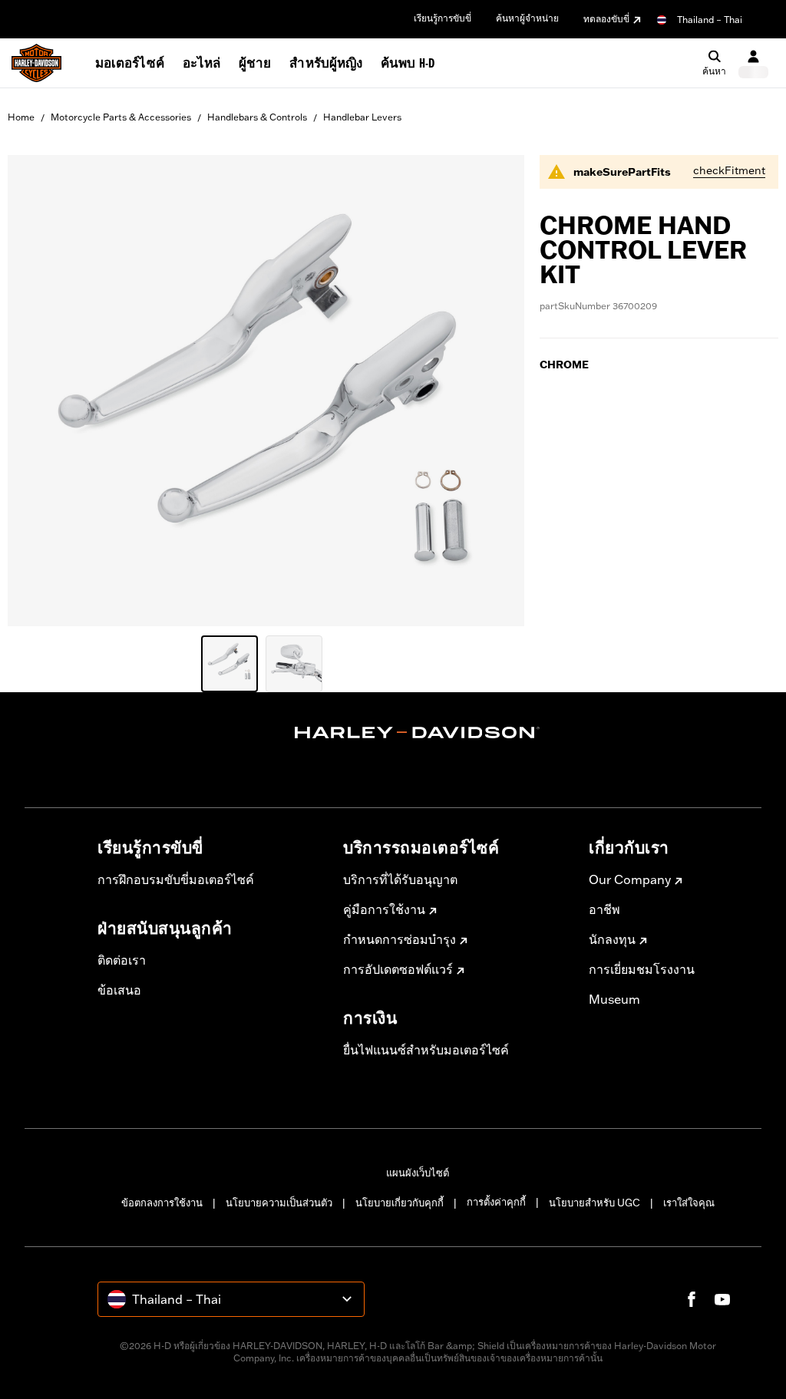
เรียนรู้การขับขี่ (442, 18)
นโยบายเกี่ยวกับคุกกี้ (399, 1202)
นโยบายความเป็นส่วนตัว (279, 1202)
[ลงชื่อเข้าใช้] (753, 63)
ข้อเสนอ (119, 990)
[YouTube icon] (722, 1299)
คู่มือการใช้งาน (384, 909)
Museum (614, 999)
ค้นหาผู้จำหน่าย (527, 18)
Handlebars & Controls (257, 117)
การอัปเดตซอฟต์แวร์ (398, 969)
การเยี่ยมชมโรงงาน (642, 969)
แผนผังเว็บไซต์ (417, 1172)
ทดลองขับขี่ (606, 19)
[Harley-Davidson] (417, 733)
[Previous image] (38, 390)
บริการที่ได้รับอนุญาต (400, 879)
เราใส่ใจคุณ (689, 1202)
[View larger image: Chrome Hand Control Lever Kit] (266, 388)
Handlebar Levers (362, 117)
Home (21, 117)
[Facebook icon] (691, 1299)
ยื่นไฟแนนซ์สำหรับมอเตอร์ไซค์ (426, 1049)
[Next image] (493, 390)
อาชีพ (604, 909)
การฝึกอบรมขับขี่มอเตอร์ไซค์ (175, 879)
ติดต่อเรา (121, 960)
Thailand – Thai (709, 19)
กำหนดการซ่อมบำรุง (399, 939)
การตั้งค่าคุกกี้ (496, 1202)
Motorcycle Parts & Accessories (121, 117)
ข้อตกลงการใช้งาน (162, 1202)
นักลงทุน (612, 939)
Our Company (630, 879)
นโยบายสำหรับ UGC (594, 1202)
